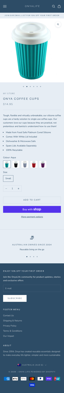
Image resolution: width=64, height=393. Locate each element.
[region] (32, 243)
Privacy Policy (9, 325)
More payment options (32, 216)
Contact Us (8, 315)
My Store (9, 93)
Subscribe (15, 298)
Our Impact (8, 336)
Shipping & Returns (12, 320)
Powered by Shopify (43, 372)
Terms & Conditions (12, 330)
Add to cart (32, 200)
